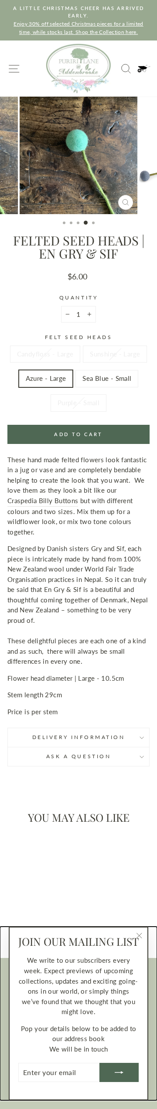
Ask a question (78, 756)
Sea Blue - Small (106, 378)
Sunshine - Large (115, 354)
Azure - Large (46, 378)
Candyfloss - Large (45, 354)
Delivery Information (78, 737)
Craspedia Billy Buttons (42, 500)
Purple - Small (78, 403)
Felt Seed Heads (79, 337)
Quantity (78, 297)
